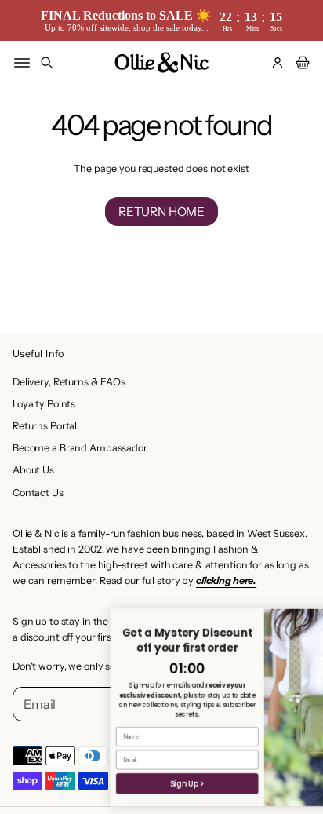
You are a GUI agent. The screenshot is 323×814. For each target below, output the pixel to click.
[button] (47, 62)
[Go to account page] (277, 62)
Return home (161, 211)
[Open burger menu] (22, 62)
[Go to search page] (47, 62)
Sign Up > (148, 783)
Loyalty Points (44, 404)
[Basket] (300, 62)
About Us (33, 470)
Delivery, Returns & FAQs (69, 382)
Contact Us (38, 492)
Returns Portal (45, 426)
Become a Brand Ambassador (80, 448)
